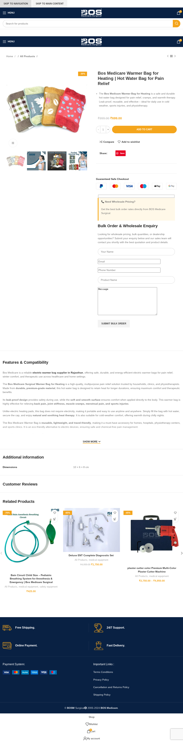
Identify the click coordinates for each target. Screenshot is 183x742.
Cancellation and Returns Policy (111, 687)
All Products (28, 56)
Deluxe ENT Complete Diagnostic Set (91, 555)
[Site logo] (91, 12)
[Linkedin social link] (127, 153)
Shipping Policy (101, 694)
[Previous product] (168, 56)
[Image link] (30, 672)
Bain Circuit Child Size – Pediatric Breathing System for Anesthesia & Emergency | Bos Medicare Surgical (31, 579)
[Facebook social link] (110, 153)
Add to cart (144, 129)
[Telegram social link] (131, 153)
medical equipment (28, 586)
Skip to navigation (16, 3)
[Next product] (175, 56)
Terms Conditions (103, 672)
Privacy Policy (101, 679)
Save (122, 153)
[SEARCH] (176, 23)
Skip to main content (50, 3)
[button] (9, 109)
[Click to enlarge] (13, 143)
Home (10, 56)
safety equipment (49, 586)
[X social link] (114, 153)
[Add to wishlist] (54, 513)
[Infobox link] (46, 627)
